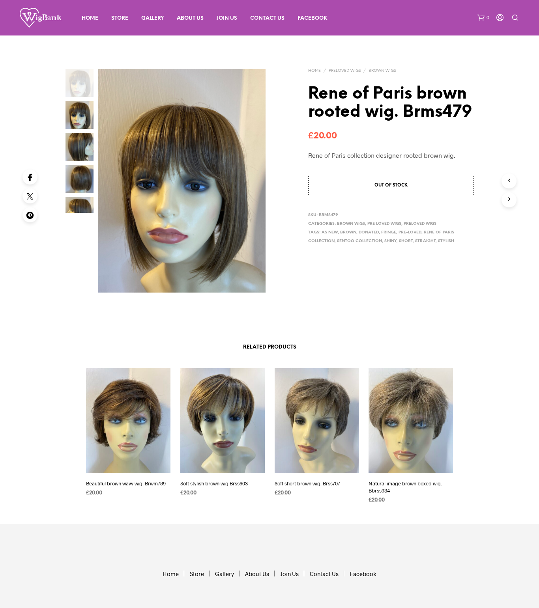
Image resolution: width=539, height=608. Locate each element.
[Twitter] (29, 195)
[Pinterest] (29, 214)
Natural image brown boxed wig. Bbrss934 (405, 486)
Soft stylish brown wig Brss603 (214, 483)
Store (119, 18)
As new (330, 232)
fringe (388, 232)
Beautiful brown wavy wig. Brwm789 (126, 483)
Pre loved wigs (384, 224)
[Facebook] (29, 177)
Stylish (446, 241)
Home (90, 18)
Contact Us (267, 18)
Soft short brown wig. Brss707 (307, 483)
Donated (369, 232)
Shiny (390, 241)
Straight (425, 241)
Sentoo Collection (359, 241)
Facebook (312, 18)
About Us (190, 18)
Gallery (152, 18)
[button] (483, 18)
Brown (348, 232)
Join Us (227, 18)
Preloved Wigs (345, 71)
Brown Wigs (382, 71)
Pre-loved (410, 232)
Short (406, 241)
